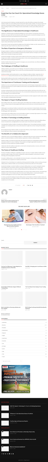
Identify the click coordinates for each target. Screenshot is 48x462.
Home (2, 8)
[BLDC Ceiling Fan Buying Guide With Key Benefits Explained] (36, 299)
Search (2, 240)
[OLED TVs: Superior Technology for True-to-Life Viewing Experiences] (5, 408)
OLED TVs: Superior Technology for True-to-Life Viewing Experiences (25, 406)
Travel (24, 356)
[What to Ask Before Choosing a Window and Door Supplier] (12, 299)
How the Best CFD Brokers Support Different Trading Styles (11, 287)
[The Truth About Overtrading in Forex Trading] (36, 278)
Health (7, 8)
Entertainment (24, 330)
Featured (24, 333)
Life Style (24, 346)
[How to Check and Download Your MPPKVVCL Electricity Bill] (5, 441)
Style (24, 351)
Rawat (6, 16)
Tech (24, 354)
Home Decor (24, 338)
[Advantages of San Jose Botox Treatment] (35, 216)
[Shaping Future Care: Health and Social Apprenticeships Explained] (12, 216)
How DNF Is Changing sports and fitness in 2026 (35, 266)
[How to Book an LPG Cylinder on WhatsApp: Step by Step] (5, 433)
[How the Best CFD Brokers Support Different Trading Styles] (12, 278)
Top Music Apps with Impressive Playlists (19, 421)
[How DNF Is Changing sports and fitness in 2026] (36, 258)
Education (24, 327)
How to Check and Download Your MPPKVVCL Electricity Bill (23, 439)
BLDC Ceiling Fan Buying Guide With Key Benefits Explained (36, 308)
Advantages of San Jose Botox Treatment (35, 224)
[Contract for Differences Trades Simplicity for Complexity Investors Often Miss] (12, 258)
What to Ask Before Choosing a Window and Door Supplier (10, 308)
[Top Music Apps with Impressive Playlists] (5, 423)
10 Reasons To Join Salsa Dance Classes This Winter (21, 413)
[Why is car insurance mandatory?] (5, 448)
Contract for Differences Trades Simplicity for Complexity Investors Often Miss (11, 267)
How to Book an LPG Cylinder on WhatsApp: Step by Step (22, 431)
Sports (24, 348)
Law (24, 343)
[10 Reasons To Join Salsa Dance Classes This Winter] (5, 415)
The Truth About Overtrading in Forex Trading (35, 286)
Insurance (24, 340)
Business (24, 325)
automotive (24, 322)
